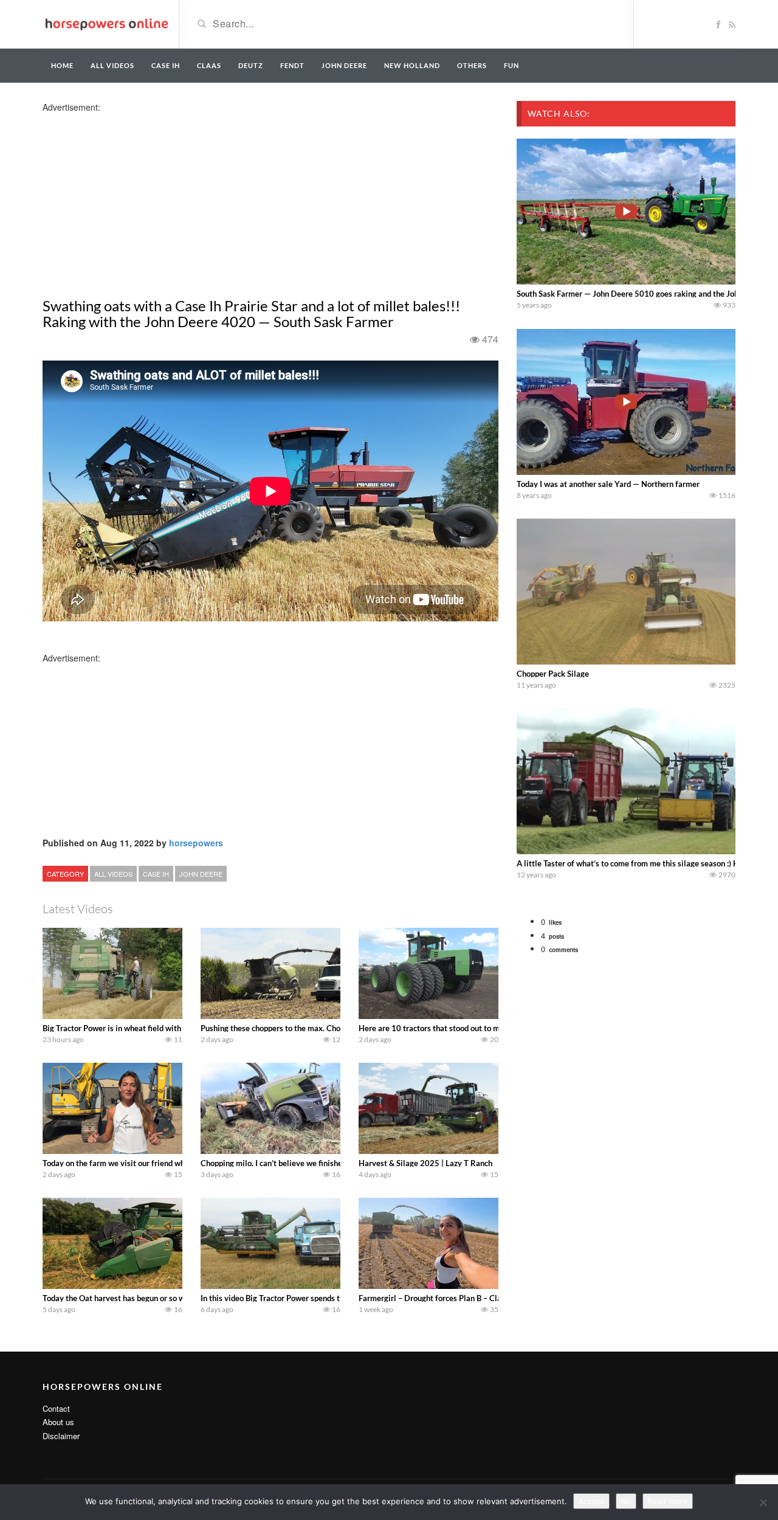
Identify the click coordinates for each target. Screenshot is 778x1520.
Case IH (165, 65)
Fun (511, 65)
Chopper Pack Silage (553, 674)
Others (472, 65)
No (626, 1501)
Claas (209, 65)
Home (62, 65)
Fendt (292, 65)
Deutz (250, 65)
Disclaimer (61, 1436)
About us (58, 1422)
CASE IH (156, 874)
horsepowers (196, 843)
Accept (591, 1501)
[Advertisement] (138, 198)
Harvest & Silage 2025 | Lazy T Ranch (425, 1163)
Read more (667, 1501)
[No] (763, 1502)
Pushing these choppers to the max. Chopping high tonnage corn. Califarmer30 (339, 1028)
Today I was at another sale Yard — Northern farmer (608, 484)
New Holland (412, 65)
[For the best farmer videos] (106, 23)
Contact (56, 1408)
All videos (112, 65)
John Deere (344, 65)
